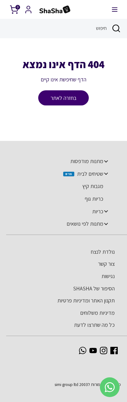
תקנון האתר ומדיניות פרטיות (86, 300)
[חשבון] (28, 7)
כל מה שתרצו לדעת (94, 324)
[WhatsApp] (82, 350)
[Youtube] (93, 350)
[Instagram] (103, 350)
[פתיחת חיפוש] (116, 28)
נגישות (108, 276)
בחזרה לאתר (63, 97)
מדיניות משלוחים (97, 312)
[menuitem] (60, 161)
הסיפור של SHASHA (94, 288)
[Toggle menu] (106, 161)
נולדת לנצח (103, 251)
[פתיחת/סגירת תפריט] (115, 9)
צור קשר (106, 263)
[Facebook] (114, 350)
